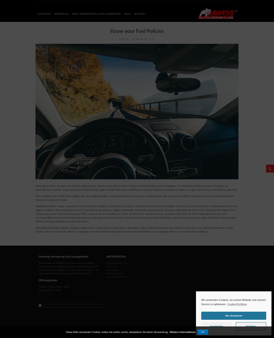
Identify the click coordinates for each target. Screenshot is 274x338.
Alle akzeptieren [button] (233, 315)
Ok (203, 332)
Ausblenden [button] (216, 326)
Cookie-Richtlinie (237, 304)
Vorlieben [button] (251, 326)
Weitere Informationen (183, 332)
